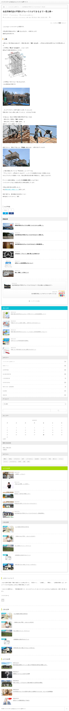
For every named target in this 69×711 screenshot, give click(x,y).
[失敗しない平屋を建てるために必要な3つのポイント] (6, 350)
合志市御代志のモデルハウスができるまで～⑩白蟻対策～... (29, 244)
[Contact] (2, 600)
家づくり (55, 458)
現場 (46, 17)
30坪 (23, 458)
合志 (30, 17)
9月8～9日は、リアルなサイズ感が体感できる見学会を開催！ (28, 682)
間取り (5, 458)
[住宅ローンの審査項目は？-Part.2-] (6, 701)
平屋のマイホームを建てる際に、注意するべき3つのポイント (26, 322)
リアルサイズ (16, 458)
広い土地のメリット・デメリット (23, 545)
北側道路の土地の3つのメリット (23, 555)
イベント (61, 458)
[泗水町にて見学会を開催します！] (8, 494)
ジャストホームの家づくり (27, 15)
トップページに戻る (35, 301)
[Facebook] (11, 213)
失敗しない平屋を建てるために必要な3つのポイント (23, 349)
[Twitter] (5, 213)
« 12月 (4, 438)
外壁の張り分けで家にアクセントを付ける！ (25, 564)
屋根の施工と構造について (12, 189)
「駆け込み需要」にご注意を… (22, 484)
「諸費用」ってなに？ (19, 474)
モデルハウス (43, 458)
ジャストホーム (14, 15)
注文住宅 (42, 17)
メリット (5, 461)
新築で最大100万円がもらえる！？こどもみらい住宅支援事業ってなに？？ (29, 331)
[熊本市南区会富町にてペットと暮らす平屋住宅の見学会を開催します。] (6, 665)
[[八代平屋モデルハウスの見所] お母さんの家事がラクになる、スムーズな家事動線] (6, 692)
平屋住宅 (5, 449)
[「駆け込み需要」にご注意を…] (8, 485)
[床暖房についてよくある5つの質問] (6, 674)
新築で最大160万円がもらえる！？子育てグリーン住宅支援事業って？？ (28, 314)
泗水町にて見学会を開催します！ (22, 493)
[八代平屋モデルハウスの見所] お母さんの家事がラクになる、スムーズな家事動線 (33, 691)
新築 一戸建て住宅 (7, 447)
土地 (24, 461)
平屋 (32, 17)
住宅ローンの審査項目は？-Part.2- (21, 700)
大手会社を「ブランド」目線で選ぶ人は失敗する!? (27, 253)
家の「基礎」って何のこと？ (22, 272)
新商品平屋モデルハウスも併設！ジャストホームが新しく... (29, 225)
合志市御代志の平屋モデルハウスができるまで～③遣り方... (29, 234)
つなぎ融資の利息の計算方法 (22, 526)
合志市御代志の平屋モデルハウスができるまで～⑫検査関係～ (29, 513)
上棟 (27, 17)
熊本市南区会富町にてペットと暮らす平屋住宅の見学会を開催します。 (30, 664)
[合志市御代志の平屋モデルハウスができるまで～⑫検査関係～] (8, 514)
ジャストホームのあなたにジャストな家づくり (14, 2)
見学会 (10, 458)
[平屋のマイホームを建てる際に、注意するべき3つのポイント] (6, 324)
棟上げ (35, 17)
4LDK (20, 461)
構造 (39, 17)
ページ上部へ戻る (66, 709)
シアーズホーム (7, 17)
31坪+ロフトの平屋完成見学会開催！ (20, 340)
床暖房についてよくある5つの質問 (21, 673)
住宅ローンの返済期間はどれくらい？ (24, 263)
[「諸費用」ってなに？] (8, 475)
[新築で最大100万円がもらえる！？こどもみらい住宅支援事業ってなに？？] (6, 333)
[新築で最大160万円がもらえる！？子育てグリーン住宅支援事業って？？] (6, 315)
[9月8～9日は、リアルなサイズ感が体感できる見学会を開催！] (6, 683)
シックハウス (15, 17)
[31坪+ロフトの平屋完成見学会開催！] (6, 341)
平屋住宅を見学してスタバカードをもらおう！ (25, 503)
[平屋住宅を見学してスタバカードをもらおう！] (8, 504)
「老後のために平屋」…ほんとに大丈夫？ (25, 536)
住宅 (28, 461)
